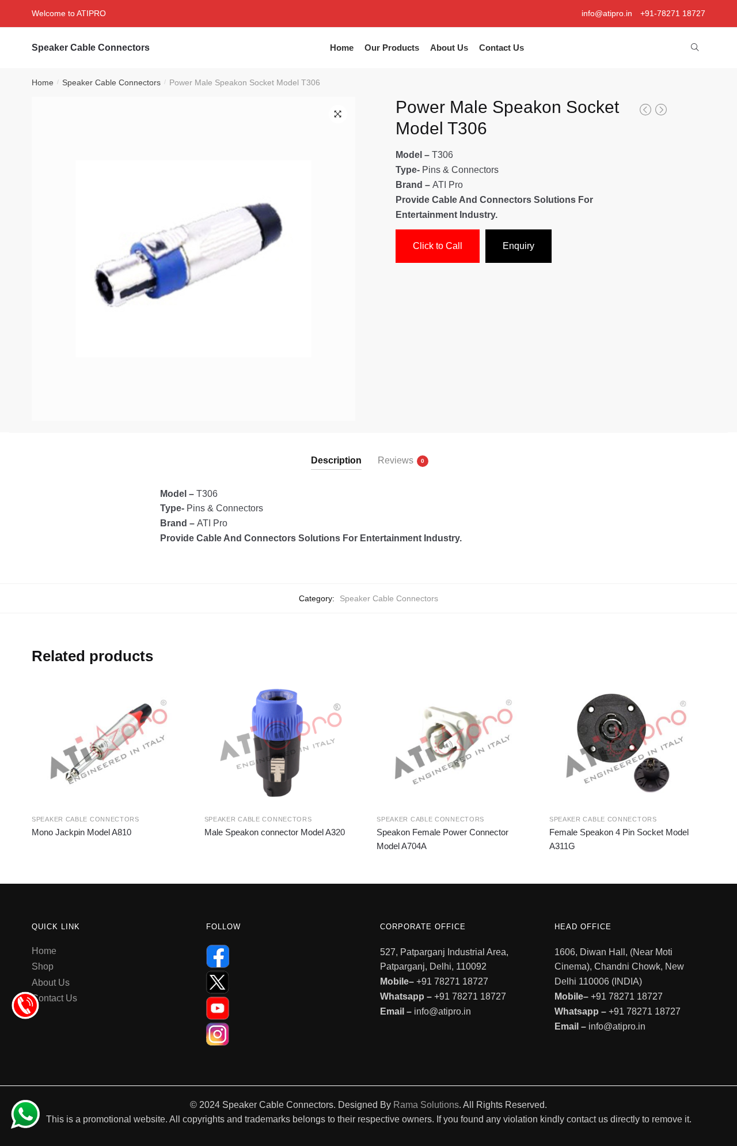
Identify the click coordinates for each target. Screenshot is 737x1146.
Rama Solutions (426, 1105)
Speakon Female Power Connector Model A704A (442, 839)
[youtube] (282, 1008)
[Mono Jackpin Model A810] (109, 742)
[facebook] (282, 956)
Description (336, 460)
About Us (51, 982)
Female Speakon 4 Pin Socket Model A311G (619, 839)
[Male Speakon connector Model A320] (282, 742)
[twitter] (282, 982)
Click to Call (437, 246)
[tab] (336, 451)
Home (43, 82)
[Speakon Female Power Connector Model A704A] (454, 742)
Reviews (395, 460)
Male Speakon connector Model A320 (274, 832)
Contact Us (54, 998)
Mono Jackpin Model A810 (81, 832)
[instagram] (282, 1034)
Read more (109, 864)
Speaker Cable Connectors (91, 47)
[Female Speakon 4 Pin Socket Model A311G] (627, 742)
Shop (43, 966)
